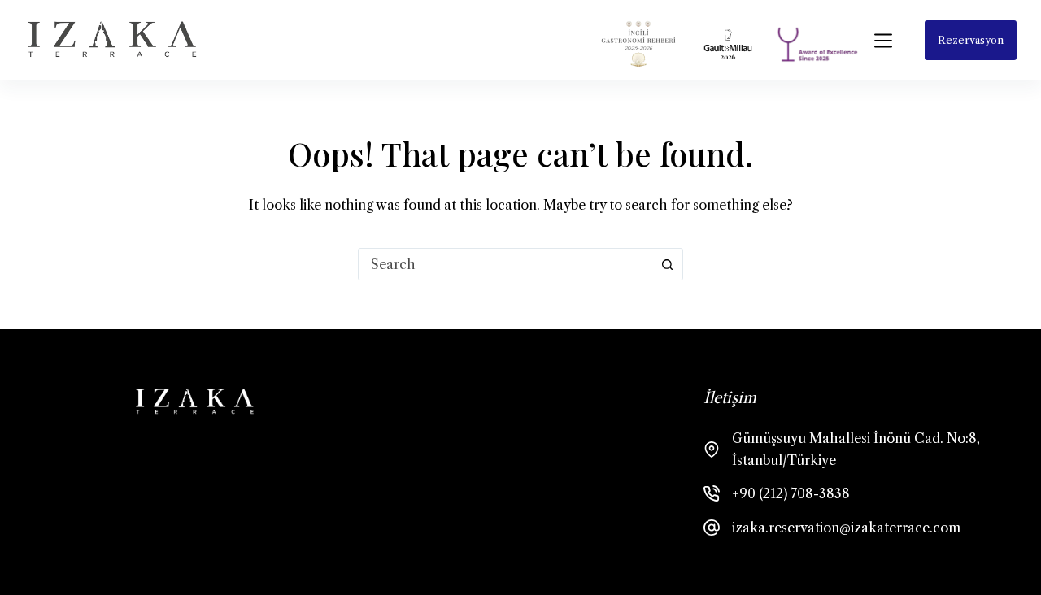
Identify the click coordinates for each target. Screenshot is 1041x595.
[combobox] (505, 264)
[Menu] (883, 41)
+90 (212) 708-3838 (791, 493)
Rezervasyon (971, 39)
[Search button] (666, 264)
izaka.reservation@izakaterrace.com (846, 527)
